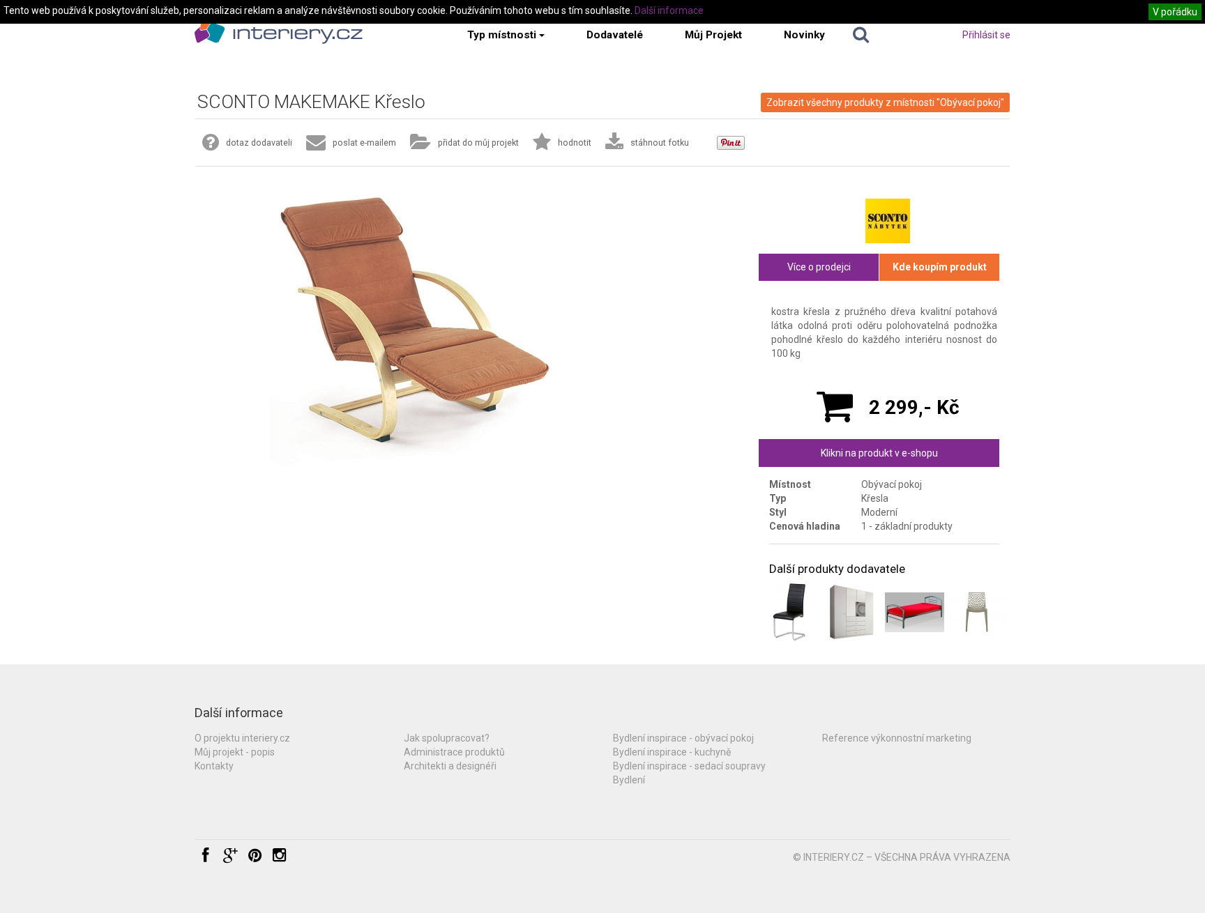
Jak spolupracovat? (447, 738)
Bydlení (629, 779)
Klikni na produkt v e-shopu (879, 453)
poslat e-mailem (364, 142)
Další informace (669, 10)
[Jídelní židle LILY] (789, 612)
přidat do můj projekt (478, 142)
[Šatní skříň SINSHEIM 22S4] (851, 612)
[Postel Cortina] (914, 612)
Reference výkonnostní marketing (896, 738)
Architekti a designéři (450, 766)
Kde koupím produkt (940, 267)
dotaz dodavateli (259, 142)
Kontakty (214, 766)
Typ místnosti (501, 35)
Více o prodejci (819, 267)
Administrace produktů (454, 752)
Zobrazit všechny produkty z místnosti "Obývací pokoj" (885, 102)
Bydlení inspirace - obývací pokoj (683, 738)
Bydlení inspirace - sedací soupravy (689, 766)
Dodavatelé (614, 35)
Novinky (804, 35)
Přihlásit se (986, 34)
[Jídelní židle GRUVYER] (976, 612)
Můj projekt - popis (235, 752)
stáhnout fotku (659, 142)
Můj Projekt (713, 35)
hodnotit (574, 142)
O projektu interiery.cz (242, 738)
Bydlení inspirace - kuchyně (672, 752)
